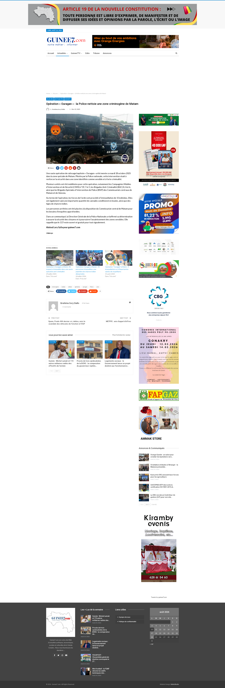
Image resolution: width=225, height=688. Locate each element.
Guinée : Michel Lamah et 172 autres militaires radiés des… (101, 618)
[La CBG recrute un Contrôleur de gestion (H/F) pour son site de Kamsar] (144, 497)
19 (160, 633)
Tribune (96, 53)
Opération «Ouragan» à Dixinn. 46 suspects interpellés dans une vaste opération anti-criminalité (59, 269)
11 (156, 629)
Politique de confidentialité (127, 621)
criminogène (55, 287)
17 (152, 633)
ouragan (85, 287)
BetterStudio (175, 684)
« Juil (151, 644)
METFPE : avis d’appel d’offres (118, 321)
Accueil (51, 53)
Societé (68, 99)
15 (173, 629)
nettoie (70, 287)
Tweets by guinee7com (159, 597)
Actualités (61, 53)
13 (164, 629)
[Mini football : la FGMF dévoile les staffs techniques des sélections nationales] (86, 671)
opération (77, 287)
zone (97, 287)
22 (173, 633)
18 (156, 633)
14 (168, 629)
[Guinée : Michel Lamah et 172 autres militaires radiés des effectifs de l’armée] (62, 349)
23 (177, 633)
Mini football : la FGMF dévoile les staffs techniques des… (100, 671)
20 (164, 633)
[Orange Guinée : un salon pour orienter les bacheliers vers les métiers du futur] (144, 457)
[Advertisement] (112, 73)
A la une (50, 99)
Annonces (107, 53)
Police (92, 287)
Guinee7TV (75, 53)
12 (160, 629)
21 (168, 633)
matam (63, 287)
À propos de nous (124, 617)
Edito (87, 53)
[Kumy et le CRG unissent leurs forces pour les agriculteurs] (144, 477)
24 (152, 637)
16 (177, 629)
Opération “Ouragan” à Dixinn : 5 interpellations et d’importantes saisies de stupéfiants (117, 269)
